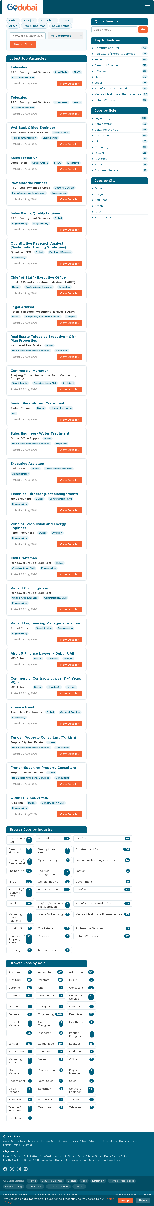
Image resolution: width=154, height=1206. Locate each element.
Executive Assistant (27, 464)
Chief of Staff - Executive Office (38, 277)
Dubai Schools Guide (90, 1156)
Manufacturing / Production (112, 88)
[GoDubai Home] (22, 7)
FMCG (99, 76)
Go (143, 29)
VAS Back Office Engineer (33, 128)
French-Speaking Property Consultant (43, 768)
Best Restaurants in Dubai (80, 1159)
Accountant (102, 135)
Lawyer (99, 152)
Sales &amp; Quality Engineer (36, 213)
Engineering (102, 59)
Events (72, 1180)
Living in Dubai (12, 1156)
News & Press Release (122, 1180)
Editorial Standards (27, 1140)
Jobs (84, 1180)
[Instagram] (19, 1169)
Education (98, 1180)
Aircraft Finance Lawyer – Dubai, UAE (42, 653)
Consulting (101, 147)
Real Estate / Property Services (115, 53)
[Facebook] (5, 1169)
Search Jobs (23, 44)
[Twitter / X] (12, 1169)
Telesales (19, 67)
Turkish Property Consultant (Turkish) (43, 737)
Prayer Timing (11, 1144)
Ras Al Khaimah (35, 25)
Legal (98, 82)
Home (32, 1180)
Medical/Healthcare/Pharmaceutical (118, 94)
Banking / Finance (106, 65)
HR (96, 141)
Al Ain (13, 25)
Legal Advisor (22, 307)
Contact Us (47, 1140)
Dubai (13, 20)
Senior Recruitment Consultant (37, 403)
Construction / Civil (107, 47)
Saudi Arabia (60, 25)
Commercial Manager (29, 371)
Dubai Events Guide (115, 1156)
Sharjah (29, 20)
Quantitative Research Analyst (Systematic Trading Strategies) (38, 245)
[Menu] (148, 7)
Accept (125, 1200)
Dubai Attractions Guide (38, 1156)
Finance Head (22, 707)
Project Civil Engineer (29, 588)
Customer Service (106, 170)
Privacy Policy (78, 1140)
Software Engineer (107, 129)
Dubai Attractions (129, 1140)
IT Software (102, 71)
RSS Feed (62, 1140)
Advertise (94, 1140)
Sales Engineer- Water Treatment (40, 433)
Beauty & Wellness (52, 1180)
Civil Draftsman (24, 558)
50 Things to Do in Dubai (47, 1159)
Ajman (66, 20)
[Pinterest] (26, 1169)
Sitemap (27, 1144)
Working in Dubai (65, 1156)
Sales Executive (24, 158)
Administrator (103, 123)
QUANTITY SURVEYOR (29, 798)
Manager (100, 164)
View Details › (69, 83)
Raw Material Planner (29, 183)
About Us (8, 1140)
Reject (143, 1200)
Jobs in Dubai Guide (109, 1159)
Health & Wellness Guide (17, 1159)
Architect (101, 158)
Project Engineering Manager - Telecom (45, 623)
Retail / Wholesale (106, 100)
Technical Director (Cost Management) (44, 494)
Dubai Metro (109, 1140)
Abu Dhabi (48, 20)
